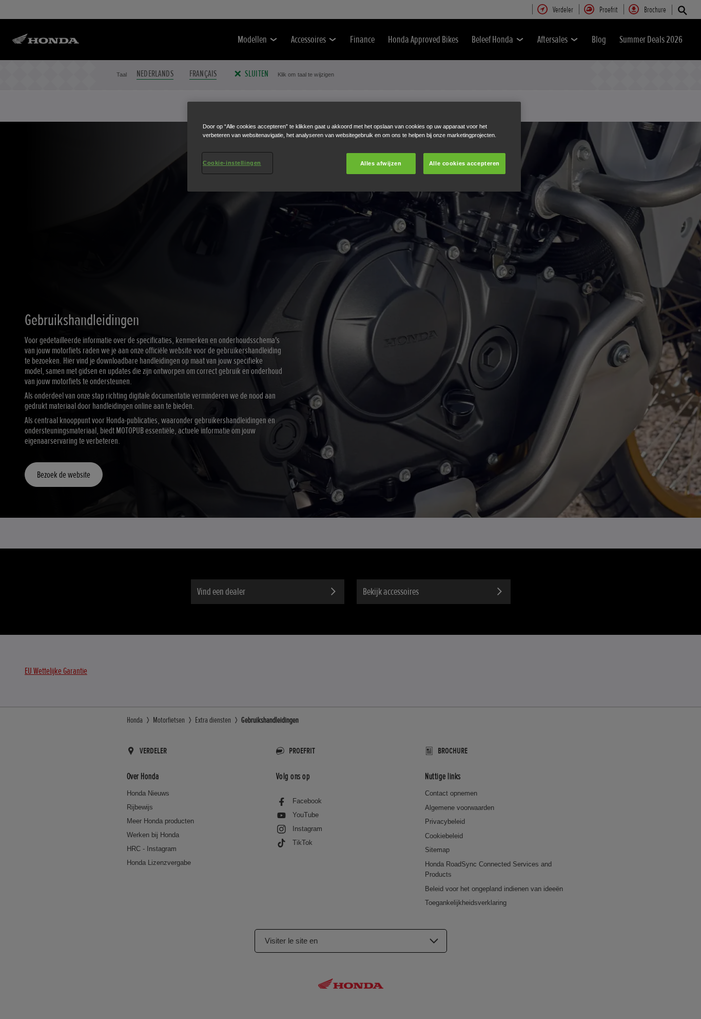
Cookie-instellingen (232, 163)
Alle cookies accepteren (464, 163)
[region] (354, 147)
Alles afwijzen (381, 163)
